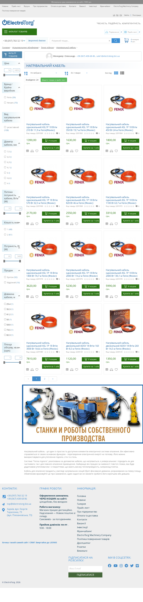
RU (117, 15)
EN (121, 15)
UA (114, 15)
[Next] (139, 438)
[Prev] (133, 438)
